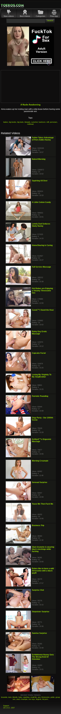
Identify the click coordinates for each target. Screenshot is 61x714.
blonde (15, 697)
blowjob (27, 122)
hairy (20, 697)
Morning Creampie (40, 461)
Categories (40, 16)
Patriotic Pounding (40, 396)
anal (18, 699)
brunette (4, 697)
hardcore (42, 122)
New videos (9, 16)
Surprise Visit (38, 590)
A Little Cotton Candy (41, 202)
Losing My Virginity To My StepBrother (41, 376)
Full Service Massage (41, 267)
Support (6, 706)
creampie (24, 699)
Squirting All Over (40, 181)
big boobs (12, 122)
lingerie (38, 699)
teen (10, 697)
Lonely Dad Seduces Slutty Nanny (41, 225)
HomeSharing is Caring (42, 245)
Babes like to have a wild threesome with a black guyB (43, 570)
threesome (45, 697)
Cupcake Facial (39, 353)
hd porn (45, 699)
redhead (30, 124)
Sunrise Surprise (39, 633)
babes (5, 122)
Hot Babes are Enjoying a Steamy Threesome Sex (42, 290)
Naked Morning (38, 159)
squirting (26, 697)
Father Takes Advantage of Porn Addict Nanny (43, 139)
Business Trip (38, 525)
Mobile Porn (12, 5)
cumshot (34, 122)
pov (39, 697)
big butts (20, 122)
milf (47, 122)
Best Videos (25, 16)
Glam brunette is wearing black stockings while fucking (43, 549)
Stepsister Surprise (40, 612)
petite (53, 697)
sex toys (31, 699)
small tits (33, 697)
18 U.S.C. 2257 (9, 708)
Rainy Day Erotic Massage (39, 332)
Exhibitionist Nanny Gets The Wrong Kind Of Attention (43, 657)
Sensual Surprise (39, 482)
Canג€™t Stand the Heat (43, 310)
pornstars (53, 122)
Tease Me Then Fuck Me (42, 504)
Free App (54, 16)
